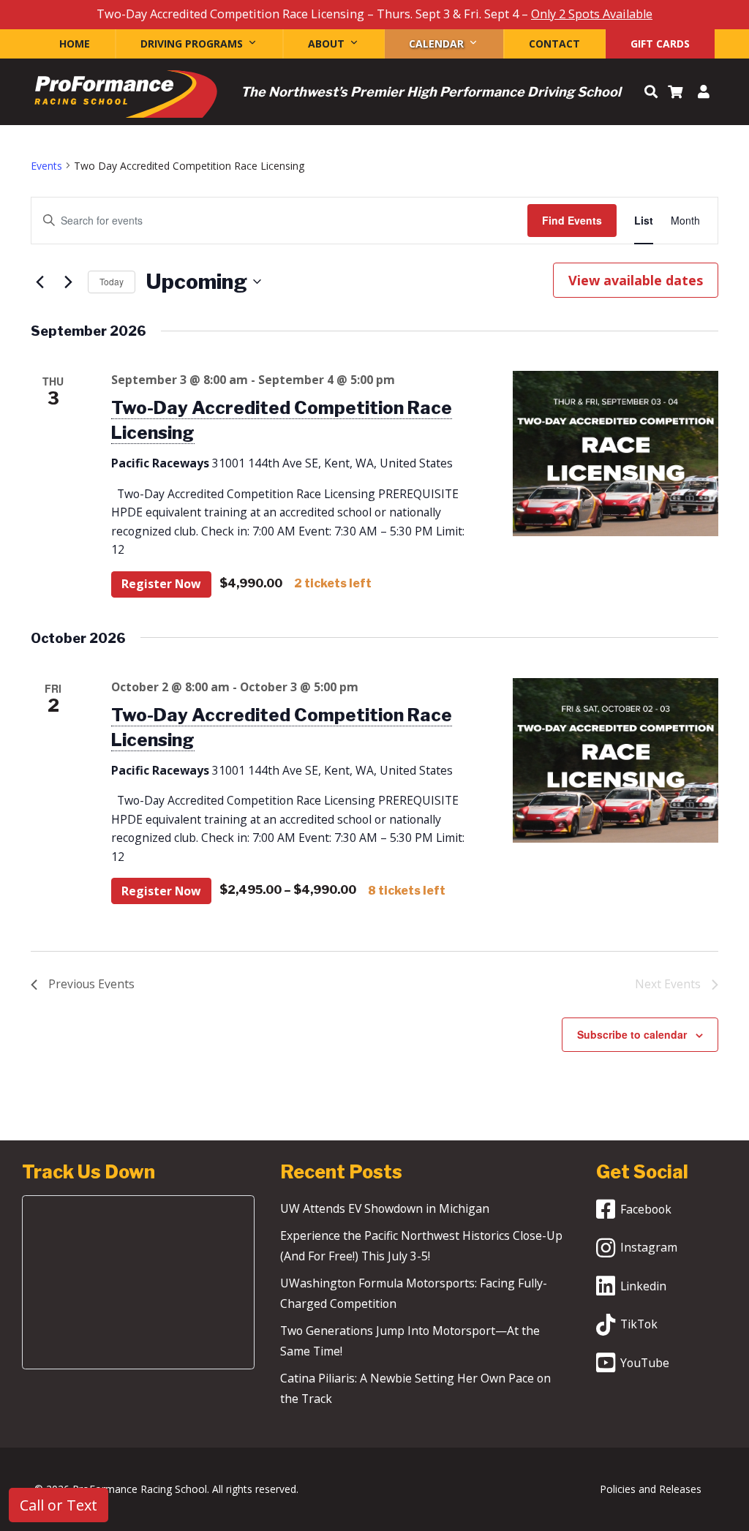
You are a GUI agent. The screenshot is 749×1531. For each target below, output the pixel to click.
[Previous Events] (39, 281)
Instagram (648, 1247)
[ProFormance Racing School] (125, 97)
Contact (554, 43)
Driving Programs (191, 43)
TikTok (639, 1324)
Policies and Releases (650, 1489)
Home (74, 43)
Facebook (645, 1209)
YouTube (644, 1363)
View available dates (635, 280)
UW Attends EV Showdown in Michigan (384, 1208)
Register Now (160, 584)
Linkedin (643, 1286)
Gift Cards (660, 43)
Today (111, 281)
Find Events (572, 220)
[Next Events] (68, 281)
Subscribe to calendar (632, 1034)
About (326, 43)
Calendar (436, 43)
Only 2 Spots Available (591, 14)
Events (46, 166)
